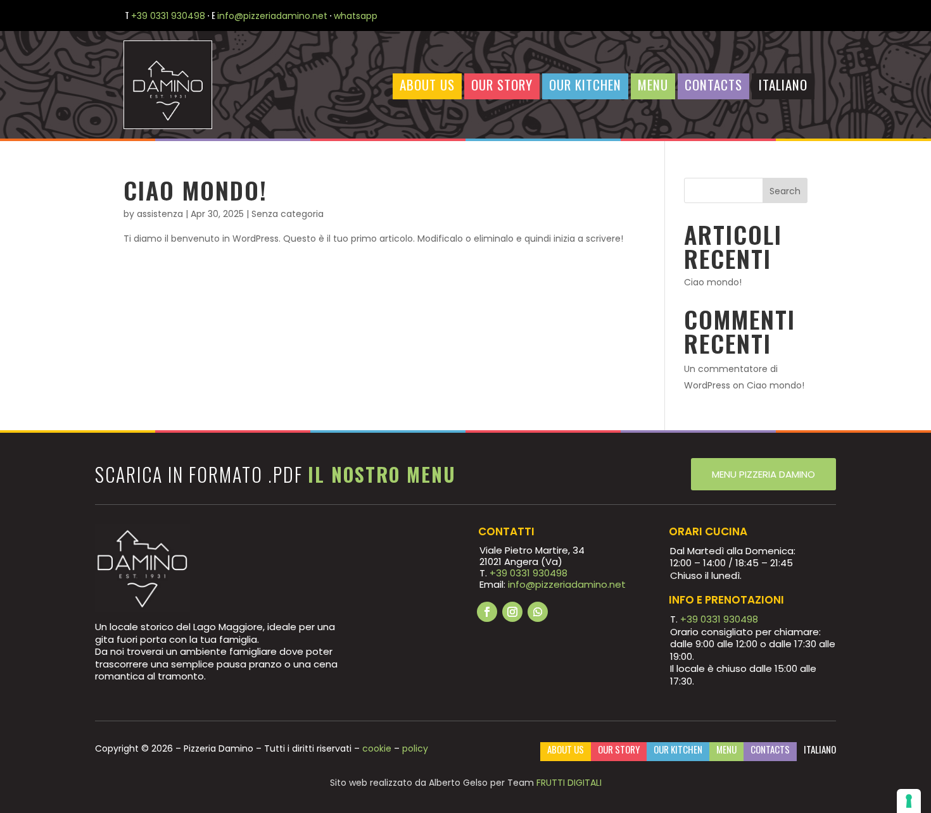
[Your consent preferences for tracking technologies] (909, 801)
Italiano (783, 85)
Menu (653, 85)
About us (427, 85)
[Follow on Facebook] (487, 612)
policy (415, 748)
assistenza (160, 214)
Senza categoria (287, 214)
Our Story (502, 85)
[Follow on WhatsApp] (538, 612)
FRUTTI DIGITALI (569, 782)
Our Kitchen (585, 85)
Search (785, 191)
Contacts (713, 85)
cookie (376, 748)
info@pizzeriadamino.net (272, 15)
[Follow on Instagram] (512, 612)
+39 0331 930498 (168, 15)
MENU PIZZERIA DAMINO (763, 474)
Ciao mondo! (195, 190)
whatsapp (357, 15)
